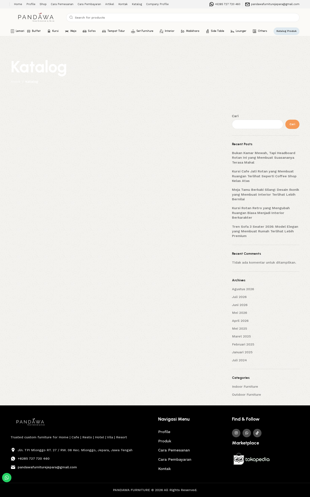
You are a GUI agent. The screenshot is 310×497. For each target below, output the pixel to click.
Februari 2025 (243, 344)
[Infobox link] (224, 4)
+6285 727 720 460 (34, 458)
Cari (235, 116)
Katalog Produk (286, 31)
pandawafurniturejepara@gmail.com (47, 467)
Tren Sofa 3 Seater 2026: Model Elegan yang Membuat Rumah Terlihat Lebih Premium (265, 231)
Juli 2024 (239, 360)
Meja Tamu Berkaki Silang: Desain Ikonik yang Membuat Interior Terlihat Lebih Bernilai (265, 194)
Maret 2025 (241, 336)
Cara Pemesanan (174, 450)
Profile (164, 431)
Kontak (164, 468)
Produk (164, 441)
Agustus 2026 (243, 289)
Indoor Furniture (245, 387)
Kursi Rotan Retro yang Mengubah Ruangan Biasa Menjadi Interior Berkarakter (261, 212)
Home (15, 82)
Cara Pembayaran (174, 459)
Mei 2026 (239, 313)
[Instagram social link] (236, 433)
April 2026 (240, 321)
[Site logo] (36, 17)
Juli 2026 (239, 297)
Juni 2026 (240, 305)
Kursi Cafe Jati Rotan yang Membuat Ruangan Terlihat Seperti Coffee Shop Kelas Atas (264, 176)
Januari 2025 (242, 352)
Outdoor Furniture (246, 395)
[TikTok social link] (257, 433)
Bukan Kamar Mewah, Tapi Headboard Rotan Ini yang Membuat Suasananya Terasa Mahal (263, 157)
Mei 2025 (239, 328)
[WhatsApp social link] (247, 433)
